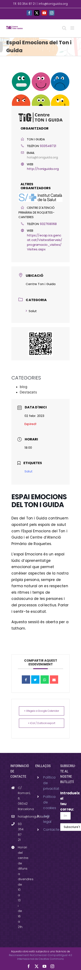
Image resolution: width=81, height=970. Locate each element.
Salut (33, 311)
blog (23, 387)
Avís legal (44, 819)
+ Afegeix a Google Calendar (41, 711)
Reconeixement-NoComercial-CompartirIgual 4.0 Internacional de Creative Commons (40, 957)
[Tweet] (35, 679)
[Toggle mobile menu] (72, 28)
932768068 (48, 224)
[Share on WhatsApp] (44, 679)
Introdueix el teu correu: (65, 801)
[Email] (54, 679)
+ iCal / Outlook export (41, 723)
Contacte (44, 829)
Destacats (28, 392)
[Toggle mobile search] (64, 28)
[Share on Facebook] (26, 679)
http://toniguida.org (43, 169)
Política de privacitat (44, 783)
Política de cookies (44, 802)
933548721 (48, 146)
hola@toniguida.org (42, 157)
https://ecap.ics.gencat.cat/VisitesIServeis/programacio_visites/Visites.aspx (44, 242)
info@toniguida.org (53, 4)
